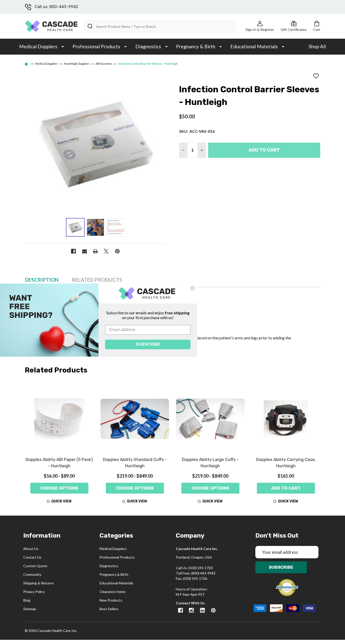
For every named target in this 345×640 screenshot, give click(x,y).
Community (32, 574)
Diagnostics (148, 46)
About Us (30, 548)
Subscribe (281, 567)
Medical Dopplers (38, 46)
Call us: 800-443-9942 (56, 6)
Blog (26, 600)
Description (42, 280)
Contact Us (32, 557)
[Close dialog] (192, 288)
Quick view (61, 501)
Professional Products (96, 46)
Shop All (317, 46)
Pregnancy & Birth (195, 46)
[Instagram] (191, 610)
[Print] (95, 251)
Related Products (97, 280)
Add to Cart (264, 150)
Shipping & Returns (38, 583)
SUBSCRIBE (148, 344)
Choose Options (59, 488)
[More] (62, 46)
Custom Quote (35, 566)
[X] (106, 251)
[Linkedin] (202, 610)
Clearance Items (113, 591)
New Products (111, 600)
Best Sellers (109, 609)
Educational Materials (254, 46)
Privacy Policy (34, 591)
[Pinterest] (117, 251)
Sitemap (29, 609)
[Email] (84, 251)
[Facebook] (73, 251)
